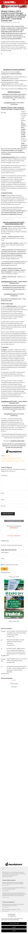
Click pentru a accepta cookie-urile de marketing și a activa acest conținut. (14, 521)
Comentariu (4, 475)
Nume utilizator (5, 552)
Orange (3, 195)
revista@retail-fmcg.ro (10, 102)
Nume (3, 493)
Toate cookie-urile (14, 923)
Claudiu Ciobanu (6, 22)
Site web (3, 506)
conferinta (8, 455)
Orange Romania (11, 461)
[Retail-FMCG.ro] (9, 2)
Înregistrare (5, 282)
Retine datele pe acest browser (10, 564)
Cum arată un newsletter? (14, 535)
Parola (2, 558)
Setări (14, 931)
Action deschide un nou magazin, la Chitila (11, 909)
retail (18, 461)
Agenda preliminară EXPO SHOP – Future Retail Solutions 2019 (14, 223)
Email (2, 499)
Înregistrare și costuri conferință (14, 69)
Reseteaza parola (5, 572)
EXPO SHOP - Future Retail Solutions (9, 458)
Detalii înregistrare (14, 92)
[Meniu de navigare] (25, 2)
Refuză (14, 927)
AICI (21, 447)
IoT (20, 458)
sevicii (22, 461)
